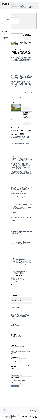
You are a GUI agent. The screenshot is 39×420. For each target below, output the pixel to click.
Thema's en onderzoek (14, 6)
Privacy (23, 416)
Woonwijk (21, 365)
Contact (30, 7)
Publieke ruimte (21, 361)
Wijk (23, 365)
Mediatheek (13, 7)
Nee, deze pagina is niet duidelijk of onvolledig (18, 380)
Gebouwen (13, 361)
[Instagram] (34, 411)
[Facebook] (32, 411)
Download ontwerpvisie (26, 38)
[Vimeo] (36, 411)
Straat (15, 366)
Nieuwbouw (17, 361)
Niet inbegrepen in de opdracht (6, 40)
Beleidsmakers (22, 6)
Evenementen (31, 6)
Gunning (4, 33)
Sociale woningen (14, 365)
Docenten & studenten (23, 7)
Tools (12, 5)
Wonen (18, 365)
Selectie (4, 34)
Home (3, 9)
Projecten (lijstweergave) (8, 9)
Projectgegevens (5, 42)
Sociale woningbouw (14, 369)
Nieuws (30, 5)
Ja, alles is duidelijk (14, 379)
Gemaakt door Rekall (34, 417)
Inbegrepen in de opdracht (5, 38)
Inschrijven (5, 411)
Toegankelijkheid (26, 416)
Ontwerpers (22, 5)
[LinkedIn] (31, 411)
